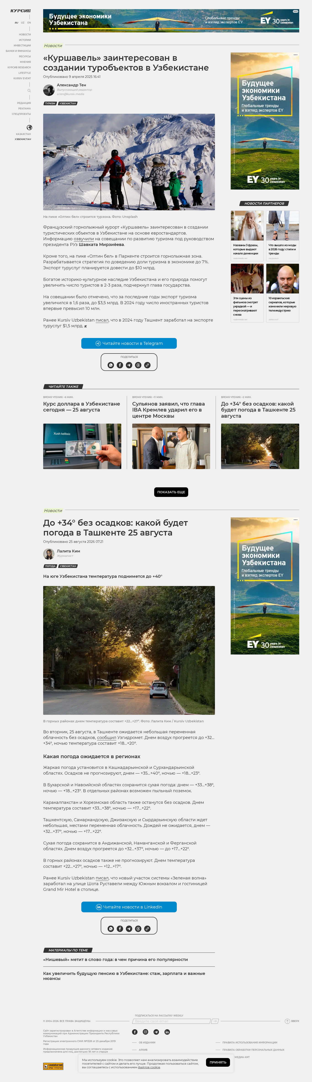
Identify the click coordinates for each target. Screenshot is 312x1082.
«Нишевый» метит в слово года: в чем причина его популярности (115, 959)
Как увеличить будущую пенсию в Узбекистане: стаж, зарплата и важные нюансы (124, 976)
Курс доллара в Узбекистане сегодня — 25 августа (81, 407)
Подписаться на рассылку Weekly (159, 1015)
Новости (25, 34)
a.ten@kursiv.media (70, 94)
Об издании (147, 1042)
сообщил (106, 737)
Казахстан (23, 134)
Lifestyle (25, 72)
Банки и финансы (18, 51)
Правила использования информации (249, 1042)
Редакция (24, 103)
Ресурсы (25, 56)
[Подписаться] (215, 1021)
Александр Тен (71, 85)
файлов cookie (149, 1067)
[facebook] (134, 1032)
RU (16, 22)
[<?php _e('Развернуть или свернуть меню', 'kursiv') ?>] (29, 128)
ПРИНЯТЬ (218, 1062)
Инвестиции (22, 45)
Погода (50, 566)
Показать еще (171, 492)
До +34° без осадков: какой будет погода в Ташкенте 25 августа (258, 410)
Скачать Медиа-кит (236, 1057)
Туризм (50, 103)
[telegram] (156, 1032)
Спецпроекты (21, 114)
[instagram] (145, 1032)
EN (29, 22)
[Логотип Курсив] (20, 10)
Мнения (25, 62)
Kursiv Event (22, 78)
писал (102, 320)
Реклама (24, 108)
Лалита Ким (68, 551)
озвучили (84, 238)
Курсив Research (19, 67)
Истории (25, 40)
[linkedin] (167, 1032)
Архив (143, 1050)
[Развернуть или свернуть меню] (29, 91)
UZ (22, 22)
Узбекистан (23, 139)
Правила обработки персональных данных (253, 1050)
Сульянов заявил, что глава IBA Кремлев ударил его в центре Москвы (168, 410)
